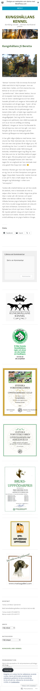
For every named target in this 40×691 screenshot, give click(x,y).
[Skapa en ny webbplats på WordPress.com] (20, 2)
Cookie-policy (15, 682)
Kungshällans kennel (20, 19)
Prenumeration (9, 660)
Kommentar (26, 276)
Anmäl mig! (7, 670)
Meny (20, 8)
